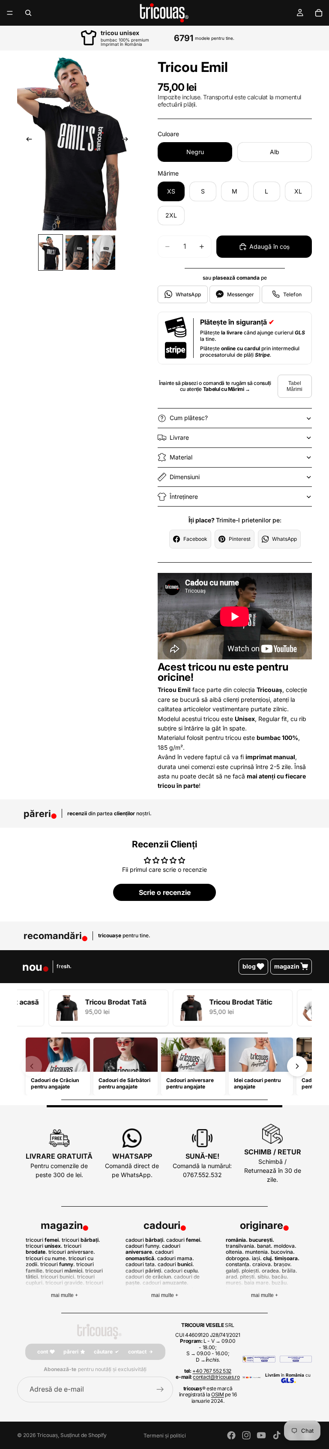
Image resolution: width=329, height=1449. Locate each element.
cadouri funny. (143, 1246)
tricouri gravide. (64, 1282)
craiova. (262, 1264)
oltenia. (235, 1252)
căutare (103, 1351)
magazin (286, 966)
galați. (233, 1270)
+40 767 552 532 (211, 1371)
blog (249, 966)
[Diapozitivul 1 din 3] (50, 252)
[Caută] (28, 12)
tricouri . (43, 1240)
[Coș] (318, 12)
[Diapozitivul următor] (127, 140)
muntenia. (257, 1252)
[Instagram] (246, 1435)
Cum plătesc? (189, 417)
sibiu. (263, 1276)
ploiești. (251, 1270)
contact (137, 1351)
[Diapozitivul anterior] (26, 140)
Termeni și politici (165, 1435)
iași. (257, 1258)
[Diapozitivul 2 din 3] (77, 252)
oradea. (271, 1270)
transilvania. (241, 1246)
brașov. (283, 1264)
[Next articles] (297, 1066)
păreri (70, 1351)
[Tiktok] (277, 1435)
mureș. (234, 1282)
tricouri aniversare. (71, 1252)
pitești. (248, 1276)
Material (181, 457)
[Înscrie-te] (160, 1389)
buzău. (280, 1282)
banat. (264, 1246)
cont (42, 1351)
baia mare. (257, 1282)
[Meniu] (10, 13)
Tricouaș (47, 1435)
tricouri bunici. (58, 1276)
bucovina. (283, 1252)
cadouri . (145, 1240)
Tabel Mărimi (294, 386)
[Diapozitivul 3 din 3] (103, 252)
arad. (232, 1276)
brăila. (289, 1270)
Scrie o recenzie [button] (165, 892)
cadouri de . (149, 1276)
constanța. (238, 1264)
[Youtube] (261, 1435)
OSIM (217, 1394)
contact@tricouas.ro (216, 1377)
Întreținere (184, 496)
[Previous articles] (31, 1066)
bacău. (280, 1276)
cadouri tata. (141, 1264)
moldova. (285, 1246)
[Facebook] (231, 1435)
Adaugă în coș (269, 246)
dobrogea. (238, 1258)
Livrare (179, 437)
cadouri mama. (175, 1258)
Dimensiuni (185, 476)
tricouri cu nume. (46, 1258)
